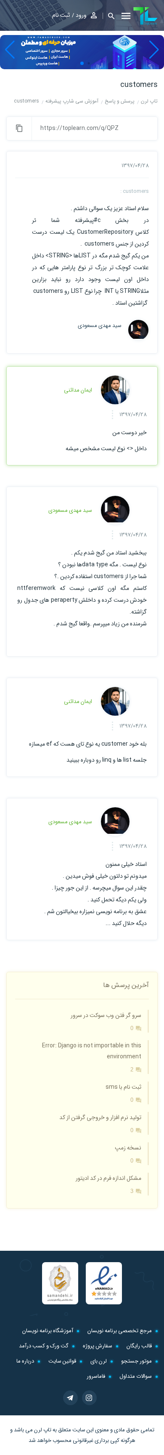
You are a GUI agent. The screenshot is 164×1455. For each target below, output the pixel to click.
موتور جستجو (136, 1361)
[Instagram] (89, 1397)
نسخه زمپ (128, 1147)
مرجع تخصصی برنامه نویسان (119, 1330)
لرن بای (98, 1361)
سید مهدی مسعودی (100, 326)
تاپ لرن (42, 1429)
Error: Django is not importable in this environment (91, 1051)
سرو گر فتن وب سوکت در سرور (106, 1015)
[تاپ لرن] (145, 16)
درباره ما (25, 1361)
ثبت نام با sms (123, 1087)
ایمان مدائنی (78, 390)
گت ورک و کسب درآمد (44, 1345)
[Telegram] (70, 1397)
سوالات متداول (135, 1376)
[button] (108, 16)
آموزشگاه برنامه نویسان (47, 1330)
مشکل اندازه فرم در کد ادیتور (108, 1178)
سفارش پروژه (97, 1345)
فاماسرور (96, 1376)
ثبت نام (61, 15)
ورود (81, 15)
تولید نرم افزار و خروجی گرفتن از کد (100, 1117)
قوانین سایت (62, 1361)
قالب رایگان (139, 1345)
